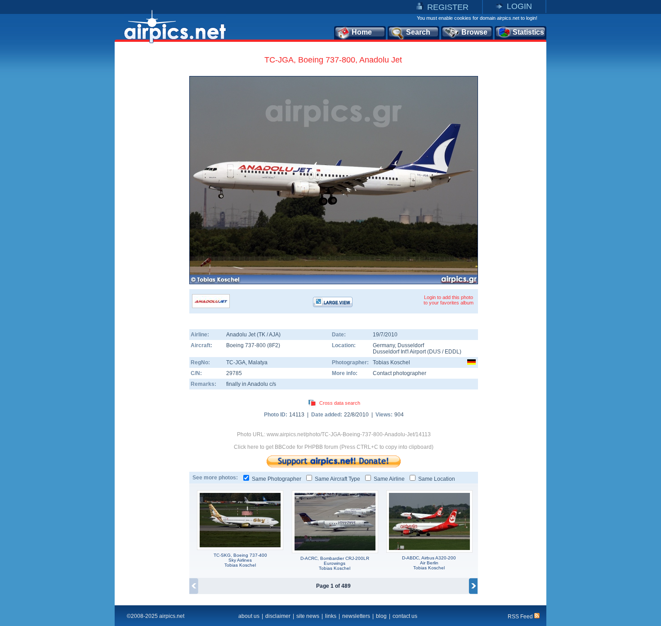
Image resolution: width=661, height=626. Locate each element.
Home (362, 32)
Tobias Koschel (391, 362)
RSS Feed (521, 616)
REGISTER (448, 7)
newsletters (356, 616)
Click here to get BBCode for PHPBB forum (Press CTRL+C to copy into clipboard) (333, 447)
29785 (234, 373)
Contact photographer (399, 373)
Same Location (436, 479)
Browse (474, 32)
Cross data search (339, 403)
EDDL (452, 352)
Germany (384, 345)
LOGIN (519, 6)
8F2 (273, 345)
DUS (435, 352)
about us (248, 616)
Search (418, 32)
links (330, 616)
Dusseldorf (410, 345)
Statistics (528, 32)
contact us (405, 616)
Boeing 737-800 (246, 345)
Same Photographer (276, 479)
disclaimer (277, 616)
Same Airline (389, 479)
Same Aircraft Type (337, 479)
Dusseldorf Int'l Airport (399, 352)
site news (307, 616)
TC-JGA (236, 362)
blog (381, 616)
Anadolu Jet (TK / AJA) (253, 334)
